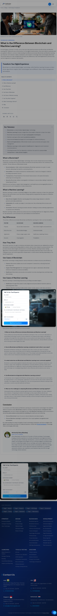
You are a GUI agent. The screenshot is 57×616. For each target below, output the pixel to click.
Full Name (6, 294)
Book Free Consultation (16, 323)
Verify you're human (9, 316)
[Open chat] (54, 612)
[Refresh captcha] (26, 319)
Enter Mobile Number (9, 304)
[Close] (54, 291)
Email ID (6, 299)
